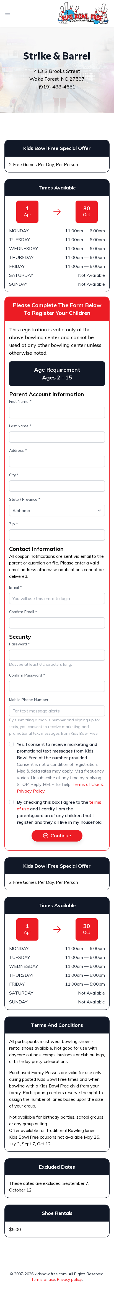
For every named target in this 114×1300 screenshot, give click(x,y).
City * (14, 474)
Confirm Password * (27, 675)
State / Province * (24, 499)
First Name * (20, 401)
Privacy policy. (69, 1279)
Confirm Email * (23, 611)
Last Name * (20, 425)
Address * (18, 450)
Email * (15, 587)
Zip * (13, 523)
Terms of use (43, 1279)
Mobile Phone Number (28, 699)
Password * (19, 644)
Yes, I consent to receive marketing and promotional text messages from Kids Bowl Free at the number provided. (57, 750)
